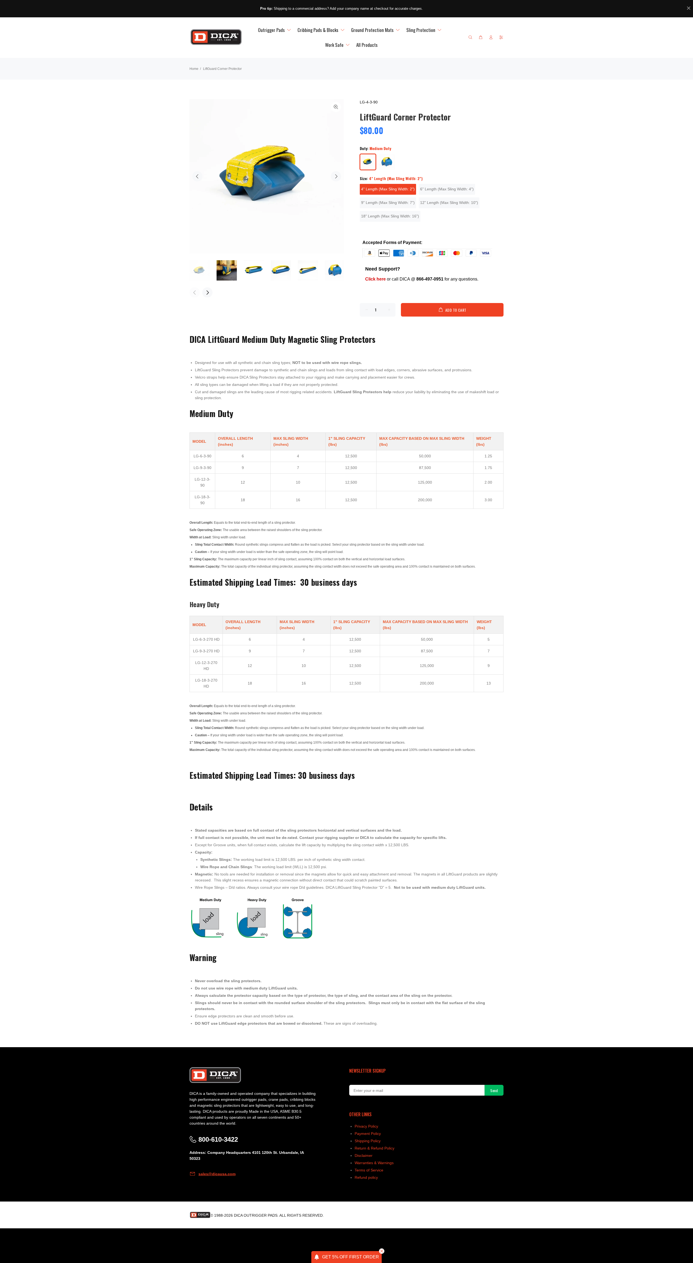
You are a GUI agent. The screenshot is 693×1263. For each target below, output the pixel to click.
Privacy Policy (366, 1126)
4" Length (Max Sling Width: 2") (388, 189)
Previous (197, 176)
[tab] (191, 357)
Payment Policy (368, 1133)
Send (494, 1090)
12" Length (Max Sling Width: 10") (449, 202)
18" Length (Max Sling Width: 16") (390, 216)
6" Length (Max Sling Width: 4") (447, 189)
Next (336, 176)
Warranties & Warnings (374, 1163)
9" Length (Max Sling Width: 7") (388, 202)
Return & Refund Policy (374, 1148)
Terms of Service (369, 1170)
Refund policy (366, 1177)
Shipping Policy (368, 1141)
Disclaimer (363, 1155)
